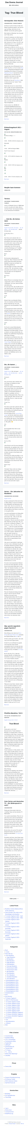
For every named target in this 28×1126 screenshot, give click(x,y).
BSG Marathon (10, 960)
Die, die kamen (15, 227)
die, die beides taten (13, 229)
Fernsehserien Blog (10, 1041)
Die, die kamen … (10, 364)
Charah (5, 342)
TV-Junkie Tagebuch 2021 (13, 1007)
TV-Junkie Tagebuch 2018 (13, 1001)
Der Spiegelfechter (10, 1095)
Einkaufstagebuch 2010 (12, 980)
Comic (7, 952)
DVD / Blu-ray (7, 715)
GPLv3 (22, 1123)
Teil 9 (16, 720)
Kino (6, 994)
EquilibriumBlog (9, 1037)
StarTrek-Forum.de (10, 1082)
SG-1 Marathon (11, 975)
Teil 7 (13, 720)
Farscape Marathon (12, 966)
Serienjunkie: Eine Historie (13, 21)
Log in (6, 1108)
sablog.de (7, 1044)
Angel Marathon (11, 957)
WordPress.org (9, 1113)
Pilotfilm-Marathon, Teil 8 (13, 713)
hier (16, 636)
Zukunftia (7, 1055)
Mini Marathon (10, 971)
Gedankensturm (8, 23)
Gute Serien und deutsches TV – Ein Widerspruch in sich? (14, 803)
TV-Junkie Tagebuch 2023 (13, 1010)
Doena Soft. (8, 1066)
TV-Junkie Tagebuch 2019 (13, 1003)
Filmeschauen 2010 (12, 969)
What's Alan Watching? (11, 1053)
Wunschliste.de (17, 80)
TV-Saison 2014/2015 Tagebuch (14, 1016)
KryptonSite (8, 1043)
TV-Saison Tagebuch (17, 23)
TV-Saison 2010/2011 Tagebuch (14, 1014)
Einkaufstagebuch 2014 (12, 987)
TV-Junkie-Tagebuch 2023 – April (14, 916)
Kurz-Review (7, 201)
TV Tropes (8, 1050)
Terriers (7, 198)
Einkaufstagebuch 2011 (12, 982)
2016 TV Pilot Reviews (12, 1000)
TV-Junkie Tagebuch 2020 (13, 1005)
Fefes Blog (8, 1097)
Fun (7, 1019)
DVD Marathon (14, 715)
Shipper (9, 342)
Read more (6, 119)
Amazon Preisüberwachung (12, 1077)
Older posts (13, 898)
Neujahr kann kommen (12, 187)
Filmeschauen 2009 (12, 968)
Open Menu (15, 5)
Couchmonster (9, 1036)
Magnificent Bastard (8, 73)
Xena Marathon (11, 978)
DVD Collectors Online (11, 1081)
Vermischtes (7, 190)
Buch (6, 950)
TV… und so (8, 1052)
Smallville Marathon (12, 976)
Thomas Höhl (8, 1048)
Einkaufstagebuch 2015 (12, 989)
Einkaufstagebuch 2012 (12, 984)
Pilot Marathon (10, 973)
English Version (7, 227)
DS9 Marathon (10, 964)
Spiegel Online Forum (14, 634)
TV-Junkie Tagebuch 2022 (13, 1009)
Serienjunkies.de (9, 1046)
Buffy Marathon (11, 962)
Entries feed (8, 1110)
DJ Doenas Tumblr (10, 1079)
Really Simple (12, 1123)
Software (8, 1023)
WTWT (8, 313)
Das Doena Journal (14, 2)
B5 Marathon (10, 959)
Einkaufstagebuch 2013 (12, 985)
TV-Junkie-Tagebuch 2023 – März (14, 917)
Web (6, 1025)
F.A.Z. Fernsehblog (10, 1039)
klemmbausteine (10, 1021)
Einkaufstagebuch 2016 (12, 991)
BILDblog (7, 1093)
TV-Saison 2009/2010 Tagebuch (14, 1012)
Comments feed (9, 1111)
